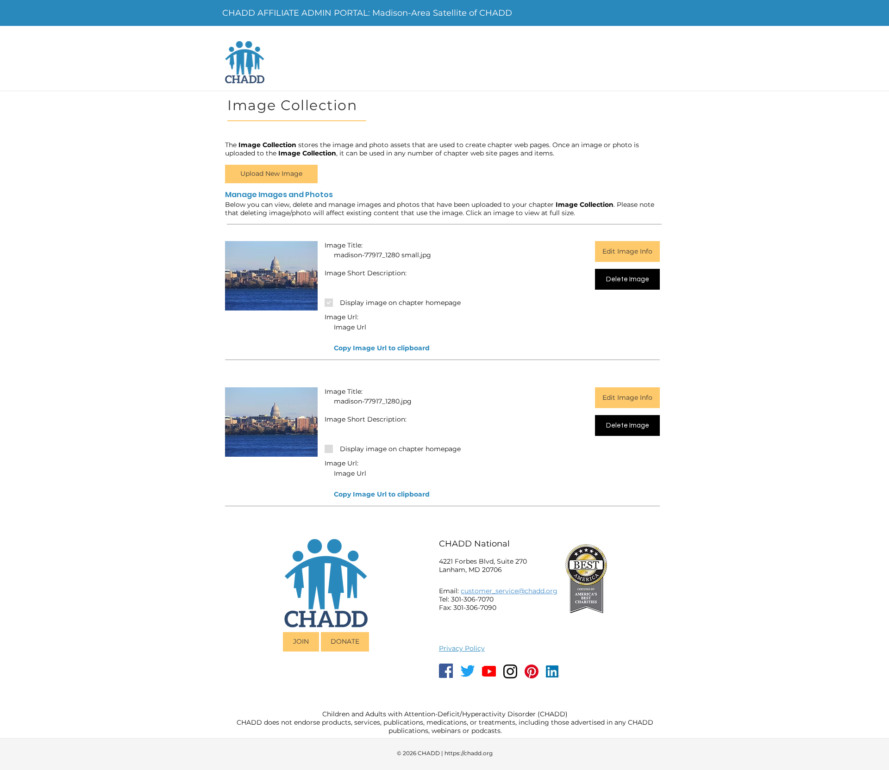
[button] (381, 348)
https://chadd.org (468, 753)
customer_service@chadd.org (509, 591)
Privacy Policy (462, 648)
